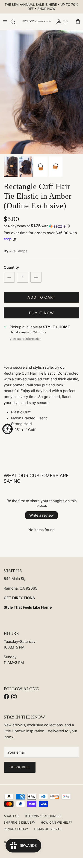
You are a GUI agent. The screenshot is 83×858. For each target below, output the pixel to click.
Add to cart (41, 297)
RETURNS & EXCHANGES (43, 816)
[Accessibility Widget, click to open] (7, 429)
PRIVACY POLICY (16, 829)
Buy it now (41, 313)
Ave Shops (18, 251)
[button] (41, 226)
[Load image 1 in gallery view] (41, 92)
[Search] (15, 22)
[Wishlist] (65, 21)
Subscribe (20, 767)
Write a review (41, 515)
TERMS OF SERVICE (48, 829)
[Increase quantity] (36, 277)
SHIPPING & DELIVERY (19, 822)
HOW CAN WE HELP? (56, 822)
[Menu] (5, 22)
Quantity (11, 267)
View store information (26, 338)
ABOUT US (11, 816)
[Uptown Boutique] (36, 22)
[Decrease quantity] (9, 277)
